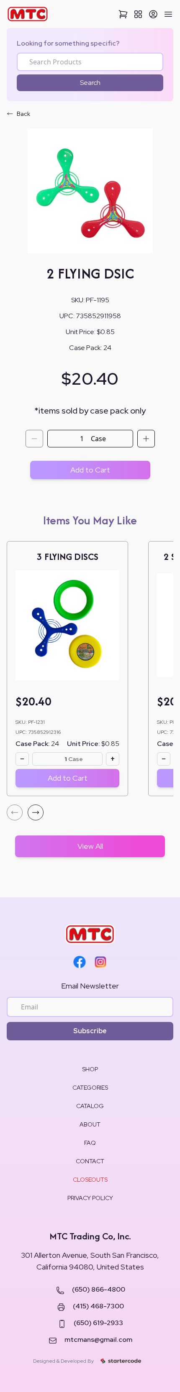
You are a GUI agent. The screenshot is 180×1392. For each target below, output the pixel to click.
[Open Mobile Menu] (168, 14)
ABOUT (90, 1124)
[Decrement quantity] (34, 438)
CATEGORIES (90, 1087)
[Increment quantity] (146, 438)
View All (90, 846)
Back (23, 113)
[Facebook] (79, 962)
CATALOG (90, 1106)
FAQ (90, 1143)
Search (90, 82)
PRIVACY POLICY (90, 1198)
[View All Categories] (138, 14)
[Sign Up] (153, 14)
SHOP (90, 1069)
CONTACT (90, 1161)
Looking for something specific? (68, 43)
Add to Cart (90, 470)
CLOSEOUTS (90, 1179)
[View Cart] (123, 14)
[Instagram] (100, 962)
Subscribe (90, 1031)
